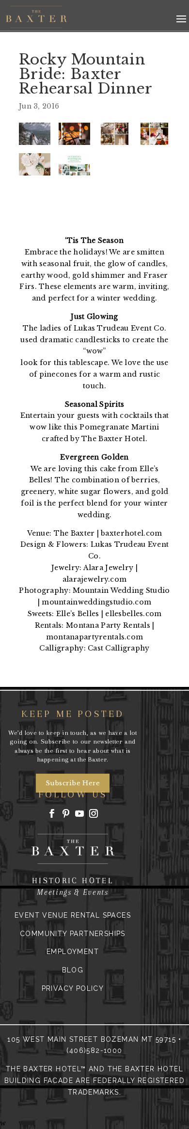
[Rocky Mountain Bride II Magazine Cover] (34, 134)
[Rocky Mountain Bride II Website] (74, 164)
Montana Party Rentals (109, 625)
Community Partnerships (73, 934)
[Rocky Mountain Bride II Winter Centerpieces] (114, 134)
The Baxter (74, 533)
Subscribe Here (73, 783)
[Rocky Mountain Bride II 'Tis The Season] (74, 134)
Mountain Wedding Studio (121, 590)
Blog (73, 970)
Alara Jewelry (108, 567)
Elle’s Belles (77, 613)
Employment (73, 951)
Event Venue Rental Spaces (73, 915)
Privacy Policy (73, 988)
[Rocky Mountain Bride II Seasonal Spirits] (154, 134)
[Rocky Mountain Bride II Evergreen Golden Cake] (34, 164)
